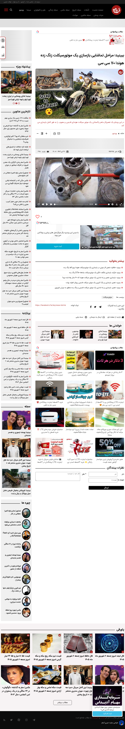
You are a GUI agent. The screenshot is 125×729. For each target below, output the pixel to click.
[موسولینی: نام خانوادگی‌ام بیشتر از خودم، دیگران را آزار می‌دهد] (26, 579)
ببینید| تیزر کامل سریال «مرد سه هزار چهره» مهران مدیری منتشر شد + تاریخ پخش (45, 340)
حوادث (75, 15)
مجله (27, 406)
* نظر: (84, 474)
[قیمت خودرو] (3, 47)
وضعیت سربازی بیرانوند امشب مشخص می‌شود (12, 523)
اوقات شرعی (7, 2)
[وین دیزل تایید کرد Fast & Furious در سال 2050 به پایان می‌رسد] (26, 535)
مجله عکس (65, 10)
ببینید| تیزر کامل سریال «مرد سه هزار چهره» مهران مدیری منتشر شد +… (16, 98)
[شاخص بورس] (3, 55)
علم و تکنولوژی (40, 10)
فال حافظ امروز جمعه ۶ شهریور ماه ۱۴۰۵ (16, 329)
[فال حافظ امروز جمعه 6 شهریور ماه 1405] (78, 643)
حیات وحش (98, 15)
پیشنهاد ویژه (23, 66)
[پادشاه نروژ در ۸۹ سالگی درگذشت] (26, 546)
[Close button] (121, 684)
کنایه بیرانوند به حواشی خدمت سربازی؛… (13, 601)
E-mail (121, 480)
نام (123, 474)
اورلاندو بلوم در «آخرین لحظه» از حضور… (13, 568)
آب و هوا (16, 2)
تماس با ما (30, 2)
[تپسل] (37, 223)
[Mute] (86, 247)
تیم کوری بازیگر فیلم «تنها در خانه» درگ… (12, 590)
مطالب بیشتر (62, 702)
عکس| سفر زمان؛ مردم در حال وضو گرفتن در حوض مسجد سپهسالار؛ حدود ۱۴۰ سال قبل (15, 283)
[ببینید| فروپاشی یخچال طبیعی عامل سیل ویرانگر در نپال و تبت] (16, 478)
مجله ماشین (86, 15)
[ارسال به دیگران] (58, 134)
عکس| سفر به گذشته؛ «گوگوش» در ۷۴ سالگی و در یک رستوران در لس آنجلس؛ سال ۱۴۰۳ (16, 379)
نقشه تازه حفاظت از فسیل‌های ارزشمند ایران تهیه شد (17, 148)
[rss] (4, 720)
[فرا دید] (116, 10)
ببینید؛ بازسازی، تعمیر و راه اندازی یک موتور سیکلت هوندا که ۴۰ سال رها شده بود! (91, 277)
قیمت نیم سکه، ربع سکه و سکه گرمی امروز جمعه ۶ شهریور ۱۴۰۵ (17, 336)
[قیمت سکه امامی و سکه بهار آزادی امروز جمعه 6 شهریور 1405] (46, 675)
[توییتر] (95, 307)
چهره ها (25, 503)
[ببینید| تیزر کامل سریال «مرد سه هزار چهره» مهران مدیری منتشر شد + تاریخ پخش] (57, 334)
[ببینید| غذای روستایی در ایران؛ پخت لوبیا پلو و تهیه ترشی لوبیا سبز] (115, 334)
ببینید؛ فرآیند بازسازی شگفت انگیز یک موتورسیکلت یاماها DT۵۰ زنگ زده (95, 272)
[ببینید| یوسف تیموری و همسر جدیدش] (16, 420)
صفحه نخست (97, 10)
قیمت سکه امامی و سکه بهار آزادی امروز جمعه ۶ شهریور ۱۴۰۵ (16, 370)
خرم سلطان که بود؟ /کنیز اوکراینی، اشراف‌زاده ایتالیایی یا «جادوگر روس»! (16, 139)
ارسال (106, 488)
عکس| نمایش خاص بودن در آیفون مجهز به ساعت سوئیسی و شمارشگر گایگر (15, 244)
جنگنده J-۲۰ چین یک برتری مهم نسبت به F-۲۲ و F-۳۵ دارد (16, 119)
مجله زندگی (53, 10)
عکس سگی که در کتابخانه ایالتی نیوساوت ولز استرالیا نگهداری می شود (16, 183)
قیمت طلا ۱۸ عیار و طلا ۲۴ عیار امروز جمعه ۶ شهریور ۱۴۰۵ (15, 344)
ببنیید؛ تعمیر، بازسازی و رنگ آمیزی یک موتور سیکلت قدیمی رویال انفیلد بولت (93, 282)
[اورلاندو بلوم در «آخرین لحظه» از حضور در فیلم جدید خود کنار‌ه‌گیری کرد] (26, 568)
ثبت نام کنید (107, 713)
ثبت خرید (58, 246)
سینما (29, 10)
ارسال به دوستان (96, 317)
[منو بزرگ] (6, 10)
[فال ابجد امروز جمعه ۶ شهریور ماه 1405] (109, 643)
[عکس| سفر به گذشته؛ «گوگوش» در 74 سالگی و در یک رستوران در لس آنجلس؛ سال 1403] (15, 675)
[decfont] (37, 134)
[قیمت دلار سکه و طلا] (3, 41)
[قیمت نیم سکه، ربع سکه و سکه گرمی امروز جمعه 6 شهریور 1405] (46, 643)
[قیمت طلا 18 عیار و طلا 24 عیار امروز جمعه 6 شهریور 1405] (15, 643)
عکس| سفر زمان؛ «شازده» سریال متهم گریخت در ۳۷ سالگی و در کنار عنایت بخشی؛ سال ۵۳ (15, 194)
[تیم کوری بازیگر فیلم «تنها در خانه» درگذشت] (26, 590)
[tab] (19, 103)
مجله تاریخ (76, 10)
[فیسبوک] (91, 307)
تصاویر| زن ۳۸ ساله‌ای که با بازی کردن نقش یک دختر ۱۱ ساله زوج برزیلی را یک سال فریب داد (16, 265)
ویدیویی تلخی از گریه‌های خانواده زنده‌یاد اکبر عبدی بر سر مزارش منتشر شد (73, 341)
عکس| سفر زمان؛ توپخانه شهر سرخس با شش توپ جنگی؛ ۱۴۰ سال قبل (15, 223)
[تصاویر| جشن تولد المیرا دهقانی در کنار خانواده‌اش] (26, 513)
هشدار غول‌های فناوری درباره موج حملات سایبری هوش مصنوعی (16, 274)
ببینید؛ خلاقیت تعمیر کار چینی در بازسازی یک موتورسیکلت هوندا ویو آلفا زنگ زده (92, 267)
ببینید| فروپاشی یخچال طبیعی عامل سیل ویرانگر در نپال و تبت (15, 396)
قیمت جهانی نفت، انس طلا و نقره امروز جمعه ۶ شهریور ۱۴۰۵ (16, 388)
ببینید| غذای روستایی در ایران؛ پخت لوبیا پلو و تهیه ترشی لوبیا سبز (102, 338)
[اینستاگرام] (26, 720)
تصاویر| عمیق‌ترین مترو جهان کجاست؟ (17, 303)
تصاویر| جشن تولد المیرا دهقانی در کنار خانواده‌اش (15, 174)
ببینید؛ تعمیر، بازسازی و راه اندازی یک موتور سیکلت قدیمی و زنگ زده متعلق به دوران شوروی (88, 287)
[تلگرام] (100, 307)
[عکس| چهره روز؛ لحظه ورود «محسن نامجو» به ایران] (26, 612)
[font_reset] (42, 134)
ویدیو (21, 10)
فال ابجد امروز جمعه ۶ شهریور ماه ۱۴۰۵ (16, 321)
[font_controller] (46, 134)
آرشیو (23, 2)
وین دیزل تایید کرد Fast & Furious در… (12, 534)
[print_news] (55, 134)
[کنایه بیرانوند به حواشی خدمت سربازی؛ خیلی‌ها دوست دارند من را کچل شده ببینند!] (26, 601)
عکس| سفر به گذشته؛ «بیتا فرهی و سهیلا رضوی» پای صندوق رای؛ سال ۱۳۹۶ (15, 128)
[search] (11, 10)
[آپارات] (18, 720)
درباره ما (37, 2)
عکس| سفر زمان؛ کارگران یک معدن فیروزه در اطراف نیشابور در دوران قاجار (15, 165)
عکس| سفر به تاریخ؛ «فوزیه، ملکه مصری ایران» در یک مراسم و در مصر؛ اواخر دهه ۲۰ (16, 254)
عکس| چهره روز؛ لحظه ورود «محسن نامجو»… (12, 612)
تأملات (86, 10)
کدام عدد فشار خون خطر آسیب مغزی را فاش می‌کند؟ (17, 203)
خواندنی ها (115, 326)
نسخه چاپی (79, 317)
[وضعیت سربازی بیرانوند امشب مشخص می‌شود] (26, 524)
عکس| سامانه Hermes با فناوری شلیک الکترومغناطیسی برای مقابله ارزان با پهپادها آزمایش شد (16, 212)
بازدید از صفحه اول (114, 317)
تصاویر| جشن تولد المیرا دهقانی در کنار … (13, 512)
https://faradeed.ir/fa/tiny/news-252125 (50, 305)
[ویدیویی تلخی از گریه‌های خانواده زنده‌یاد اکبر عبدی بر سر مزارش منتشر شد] (86, 334)
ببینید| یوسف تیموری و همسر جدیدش (17, 352)
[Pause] (82, 247)
